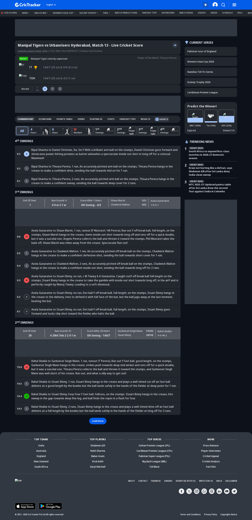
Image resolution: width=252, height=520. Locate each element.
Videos (202, 12)
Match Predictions (126, 12)
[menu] (234, 5)
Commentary (25, 119)
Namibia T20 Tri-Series (200, 71)
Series (214, 12)
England (41, 456)
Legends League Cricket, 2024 (32, 50)
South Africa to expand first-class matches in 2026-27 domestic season (209, 155)
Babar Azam (97, 456)
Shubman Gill (98, 445)
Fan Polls (211, 466)
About (131, 480)
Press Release (211, 445)
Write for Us (206, 480)
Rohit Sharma (97, 450)
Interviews (168, 12)
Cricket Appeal (211, 456)
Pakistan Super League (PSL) (154, 456)
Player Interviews (211, 450)
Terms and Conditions (190, 514)
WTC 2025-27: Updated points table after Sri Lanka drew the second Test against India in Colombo (210, 188)
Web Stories (186, 12)
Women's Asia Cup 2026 (200, 61)
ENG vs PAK (40, 12)
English (49, 4)
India (41, 445)
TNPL (105, 12)
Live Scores (10, 12)
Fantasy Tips (149, 12)
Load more (98, 420)
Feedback (156, 480)
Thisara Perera (168, 57)
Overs (81, 119)
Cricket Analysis (211, 461)
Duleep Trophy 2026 (198, 82)
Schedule (227, 12)
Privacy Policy (210, 514)
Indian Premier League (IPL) (154, 445)
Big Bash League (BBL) (154, 461)
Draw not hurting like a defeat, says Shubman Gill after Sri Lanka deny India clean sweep (210, 171)
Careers (168, 480)
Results (145, 119)
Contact (143, 480)
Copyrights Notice (228, 514)
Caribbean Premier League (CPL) (154, 450)
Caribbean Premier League (202, 92)
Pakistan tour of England (201, 51)
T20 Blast (154, 466)
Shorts (163, 119)
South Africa (41, 466)
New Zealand (41, 461)
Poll (240, 12)
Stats (111, 119)
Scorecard (45, 119)
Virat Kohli (97, 461)
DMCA (219, 480)
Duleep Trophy (88, 12)
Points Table (65, 119)
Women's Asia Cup (63, 12)
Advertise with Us (185, 480)
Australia (41, 450)
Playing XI (96, 119)
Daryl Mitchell (97, 466)
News (25, 12)
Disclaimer (231, 480)
